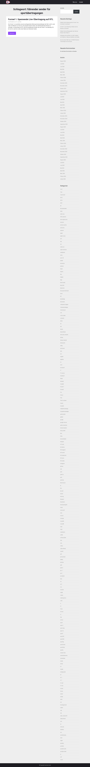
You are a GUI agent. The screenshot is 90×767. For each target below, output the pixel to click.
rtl (60, 606)
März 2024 (62, 140)
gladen (61, 417)
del (61, 326)
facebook (62, 375)
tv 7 (61, 680)
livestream (62, 502)
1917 (61, 189)
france (61, 395)
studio (61, 661)
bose (61, 293)
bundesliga (62, 299)
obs (61, 540)
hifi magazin (62, 449)
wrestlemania (63, 735)
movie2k (62, 521)
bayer (61, 268)
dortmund (62, 348)
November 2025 (63, 85)
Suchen (62, 8)
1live (61, 192)
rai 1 (61, 584)
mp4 (61, 529)
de (60, 323)
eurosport (62, 367)
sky (61, 617)
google (61, 419)
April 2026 (62, 72)
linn (61, 488)
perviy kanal (62, 556)
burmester (62, 301)
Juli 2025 (62, 96)
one (61, 543)
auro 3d (62, 257)
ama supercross (63, 219)
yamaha (62, 743)
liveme (61, 493)
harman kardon (63, 428)
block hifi (62, 285)
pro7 (61, 573)
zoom (61, 759)
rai (60, 581)
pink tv (61, 567)
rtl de (61, 609)
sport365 (62, 639)
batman (62, 266)
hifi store (62, 458)
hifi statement (63, 455)
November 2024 (63, 118)
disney (61, 337)
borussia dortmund (64, 290)
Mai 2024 (62, 135)
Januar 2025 (63, 113)
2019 (61, 200)
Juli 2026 (62, 63)
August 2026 (63, 61)
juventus (62, 480)
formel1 (62, 389)
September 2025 (63, 91)
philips (61, 559)
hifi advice (62, 447)
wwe (61, 737)
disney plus (62, 342)
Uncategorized (63, 704)
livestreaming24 (63, 504)
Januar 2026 (63, 80)
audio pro (62, 246)
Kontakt (81, 2)
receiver (62, 589)
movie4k (62, 523)
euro (61, 364)
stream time (63, 652)
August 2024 (63, 127)
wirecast (62, 726)
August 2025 (63, 94)
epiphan (62, 359)
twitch (61, 693)
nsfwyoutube (63, 537)
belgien (61, 277)
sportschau (62, 644)
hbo (61, 433)
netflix (61, 534)
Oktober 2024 (63, 121)
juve (61, 477)
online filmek (63, 548)
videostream (63, 718)
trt (60, 674)
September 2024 (63, 124)
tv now (61, 685)
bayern (61, 271)
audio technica (63, 249)
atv (61, 244)
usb (61, 710)
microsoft (62, 510)
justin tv (62, 474)
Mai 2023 (62, 168)
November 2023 (63, 151)
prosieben (62, 576)
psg (61, 578)
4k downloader (63, 208)
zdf (61, 757)
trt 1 (61, 677)
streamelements (63, 655)
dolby (61, 345)
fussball (62, 406)
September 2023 (63, 157)
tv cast (61, 683)
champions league (64, 304)
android (62, 230)
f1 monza (62, 373)
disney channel (63, 340)
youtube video (63, 751)
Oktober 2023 (63, 154)
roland (61, 595)
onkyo (61, 545)
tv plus (61, 688)
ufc (61, 702)
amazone (62, 227)
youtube (62, 746)
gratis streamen (63, 425)
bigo (61, 279)
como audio (62, 315)
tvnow (61, 691)
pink (61, 565)
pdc (61, 554)
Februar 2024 (63, 143)
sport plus (62, 628)
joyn (61, 471)
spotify (61, 650)
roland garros (63, 598)
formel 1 (62, 386)
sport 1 (61, 625)
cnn (61, 312)
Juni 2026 (62, 66)
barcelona (62, 263)
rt (60, 603)
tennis (61, 663)
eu (60, 362)
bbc (61, 274)
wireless (62, 729)
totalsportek (63, 672)
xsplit (61, 740)
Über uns (75, 2)
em (61, 353)
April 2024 (62, 138)
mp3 (61, 526)
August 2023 (63, 159)
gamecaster (62, 414)
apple (61, 233)
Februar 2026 (63, 77)
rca (61, 587)
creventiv (62, 318)
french (61, 403)
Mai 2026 (62, 69)
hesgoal (62, 441)
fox (61, 392)
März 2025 (62, 107)
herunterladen (63, 439)
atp (61, 241)
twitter (61, 696)
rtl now (61, 611)
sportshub (62, 647)
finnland (62, 381)
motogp (62, 518)
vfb (61, 713)
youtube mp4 (63, 748)
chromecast (63, 310)
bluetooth (62, 288)
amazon (62, 222)
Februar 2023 (63, 176)
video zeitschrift (63, 715)
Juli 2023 (62, 162)
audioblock (62, 252)
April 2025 (62, 105)
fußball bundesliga (64, 408)
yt (60, 754)
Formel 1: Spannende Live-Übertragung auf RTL (30, 19)
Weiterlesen (12, 33)
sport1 (61, 633)
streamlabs (62, 658)
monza (61, 515)
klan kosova (62, 482)
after (61, 211)
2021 (61, 203)
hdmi (61, 436)
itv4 (61, 469)
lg (60, 485)
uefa (61, 699)
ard (61, 238)
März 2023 (62, 173)
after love (62, 214)
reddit (61, 592)
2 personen (62, 194)
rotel (61, 600)
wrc (61, 732)
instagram (62, 463)
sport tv (62, 630)
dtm (61, 351)
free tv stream (63, 400)
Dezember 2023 (63, 148)
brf (61, 296)
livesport (62, 499)
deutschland (63, 332)
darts (61, 321)
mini (61, 513)
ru (60, 614)
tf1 (61, 666)
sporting (62, 641)
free (61, 397)
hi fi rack (62, 444)
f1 (60, 370)
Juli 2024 (62, 129)
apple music (62, 236)
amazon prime (63, 225)
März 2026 (62, 74)
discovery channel (64, 334)
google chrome (63, 422)
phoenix (62, 562)
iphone (61, 466)
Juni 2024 (62, 132)
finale (61, 378)
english (61, 356)
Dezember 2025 (63, 83)
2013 (61, 197)
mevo (61, 507)
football (62, 384)
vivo (61, 721)
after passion (63, 216)
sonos (61, 619)
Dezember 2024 (63, 116)
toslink (61, 669)
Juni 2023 (62, 165)
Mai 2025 (62, 102)
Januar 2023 (63, 179)
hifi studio (62, 460)
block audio (62, 282)
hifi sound (62, 452)
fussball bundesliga (64, 411)
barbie (61, 260)
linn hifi (61, 491)
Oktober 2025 (63, 88)
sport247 (62, 636)
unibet (61, 707)
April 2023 (62, 170)
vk (60, 724)
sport (61, 622)
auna (61, 255)
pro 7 (61, 570)
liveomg (62, 496)
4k (60, 205)
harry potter (62, 430)
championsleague (64, 307)
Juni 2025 (62, 99)
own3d (61, 551)
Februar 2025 (63, 110)
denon (61, 329)
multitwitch (62, 532)
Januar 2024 (63, 146)
